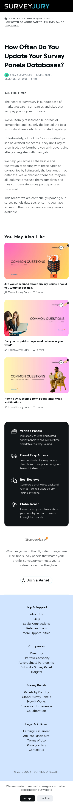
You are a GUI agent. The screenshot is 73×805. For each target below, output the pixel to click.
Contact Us (36, 750)
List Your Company (36, 658)
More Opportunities (36, 633)
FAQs (36, 619)
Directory (36, 653)
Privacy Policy (36, 745)
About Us (36, 614)
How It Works (36, 701)
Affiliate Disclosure (36, 736)
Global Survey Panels (36, 697)
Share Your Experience (36, 706)
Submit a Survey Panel (36, 667)
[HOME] (5, 18)
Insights (36, 672)
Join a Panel (38, 580)
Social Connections (36, 623)
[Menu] (67, 6)
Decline (45, 798)
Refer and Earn (36, 628)
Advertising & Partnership (36, 662)
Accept (27, 798)
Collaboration (36, 711)
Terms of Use (36, 740)
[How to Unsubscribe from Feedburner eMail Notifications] (36, 375)
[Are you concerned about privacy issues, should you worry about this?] (36, 261)
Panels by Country (36, 692)
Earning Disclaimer (36, 731)
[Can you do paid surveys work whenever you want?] (36, 318)
